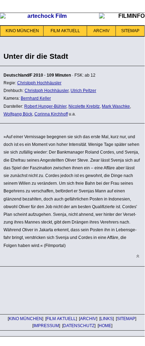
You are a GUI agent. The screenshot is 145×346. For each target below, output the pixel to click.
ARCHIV (101, 30)
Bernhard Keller (36, 98)
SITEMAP (130, 30)
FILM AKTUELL (65, 30)
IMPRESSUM (46, 325)
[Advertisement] (56, 289)
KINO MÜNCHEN (22, 30)
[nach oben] (137, 256)
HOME (105, 325)
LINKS (106, 318)
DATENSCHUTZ (78, 325)
